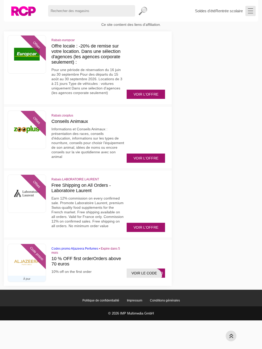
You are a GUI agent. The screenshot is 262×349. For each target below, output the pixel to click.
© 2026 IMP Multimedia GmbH (131, 313)
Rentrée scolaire (229, 11)
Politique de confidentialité (100, 300)
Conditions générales (165, 300)
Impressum (134, 300)
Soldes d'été (205, 11)
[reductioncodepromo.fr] (23, 11)
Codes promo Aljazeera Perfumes (74, 248)
